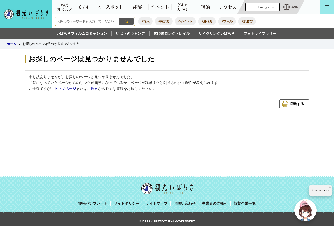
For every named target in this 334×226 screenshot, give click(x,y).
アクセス (228, 7)
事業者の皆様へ (214, 203)
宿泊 (205, 7)
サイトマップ (156, 203)
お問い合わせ (185, 203)
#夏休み (207, 21)
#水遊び (247, 21)
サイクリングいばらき (217, 33)
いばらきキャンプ (130, 33)
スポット (114, 7)
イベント (160, 7)
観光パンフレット (92, 203)
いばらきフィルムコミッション (81, 33)
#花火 (145, 21)
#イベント (185, 21)
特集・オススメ (64, 7)
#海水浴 (163, 21)
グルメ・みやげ (183, 7)
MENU (327, 7)
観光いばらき (167, 188)
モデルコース (89, 7)
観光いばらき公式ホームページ (26, 14)
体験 (137, 7)
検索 (94, 89)
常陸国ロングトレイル (172, 33)
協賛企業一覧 (245, 203)
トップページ (65, 89)
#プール (227, 21)
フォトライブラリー (260, 33)
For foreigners (263, 7)
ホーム (11, 44)
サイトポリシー (126, 203)
